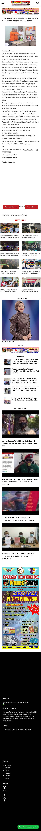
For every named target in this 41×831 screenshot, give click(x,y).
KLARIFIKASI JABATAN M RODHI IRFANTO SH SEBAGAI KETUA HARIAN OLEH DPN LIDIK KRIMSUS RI (18, 556)
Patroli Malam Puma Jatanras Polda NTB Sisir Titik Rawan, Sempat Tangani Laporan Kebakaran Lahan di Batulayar (9, 256)
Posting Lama (31, 207)
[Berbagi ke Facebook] (8, 152)
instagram (8, 773)
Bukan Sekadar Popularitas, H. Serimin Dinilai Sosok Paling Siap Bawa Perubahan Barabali (31, 274)
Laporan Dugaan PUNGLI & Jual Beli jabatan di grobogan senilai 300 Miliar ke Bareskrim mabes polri (19, 443)
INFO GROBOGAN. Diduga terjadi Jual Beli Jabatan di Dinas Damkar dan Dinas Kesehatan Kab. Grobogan (20, 481)
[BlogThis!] (5, 152)
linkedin (7, 778)
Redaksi (7, 730)
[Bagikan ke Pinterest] (10, 152)
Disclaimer (20, 730)
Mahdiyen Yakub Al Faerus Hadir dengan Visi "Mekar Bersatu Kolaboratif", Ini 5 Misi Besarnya (8, 292)
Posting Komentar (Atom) (18, 215)
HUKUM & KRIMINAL (11, 154)
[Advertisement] (20, 674)
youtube (7, 775)
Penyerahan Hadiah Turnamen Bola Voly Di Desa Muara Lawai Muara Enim (25, 399)
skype (7, 770)
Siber (13, 730)
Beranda (22, 206)
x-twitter (7, 768)
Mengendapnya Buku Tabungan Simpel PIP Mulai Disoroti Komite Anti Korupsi (25, 371)
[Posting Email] (36, 150)
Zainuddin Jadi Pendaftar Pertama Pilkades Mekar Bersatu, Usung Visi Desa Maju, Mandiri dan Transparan (24, 380)
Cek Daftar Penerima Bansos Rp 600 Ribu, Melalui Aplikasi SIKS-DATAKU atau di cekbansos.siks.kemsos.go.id (25, 361)
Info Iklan (28, 730)
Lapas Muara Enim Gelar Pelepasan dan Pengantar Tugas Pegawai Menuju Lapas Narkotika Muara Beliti (31, 292)
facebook (8, 765)
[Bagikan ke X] (6, 152)
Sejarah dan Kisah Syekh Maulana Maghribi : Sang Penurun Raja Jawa (24, 389)
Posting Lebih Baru (10, 207)
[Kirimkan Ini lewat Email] (3, 152)
